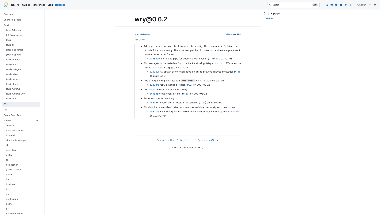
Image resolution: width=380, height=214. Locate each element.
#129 (186, 93)
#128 (237, 111)
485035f (154, 102)
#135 (237, 71)
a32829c (155, 58)
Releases (60, 4)
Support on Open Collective (172, 140)
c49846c (155, 93)
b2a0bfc (154, 84)
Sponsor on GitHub (208, 140)
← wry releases (142, 34)
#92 (189, 84)
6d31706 (154, 111)
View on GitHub (233, 34)
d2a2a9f (154, 71)
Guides (26, 4)
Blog (50, 4)
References (39, 4)
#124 (202, 102)
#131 (211, 58)
